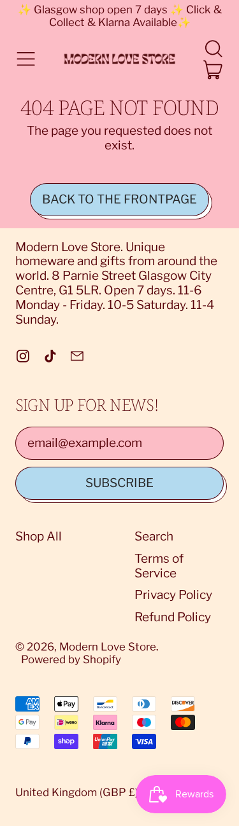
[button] (213, 48)
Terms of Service (159, 566)
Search (153, 536)
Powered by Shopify (71, 659)
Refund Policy (172, 617)
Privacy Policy (173, 595)
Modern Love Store (107, 646)
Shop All (38, 536)
